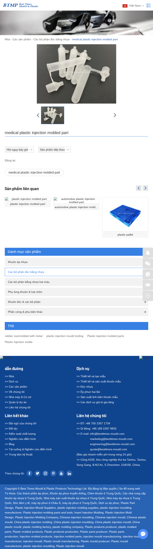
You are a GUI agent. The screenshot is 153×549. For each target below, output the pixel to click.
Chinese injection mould (110, 517)
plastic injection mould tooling (64, 336)
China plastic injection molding (33, 522)
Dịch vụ (82, 368)
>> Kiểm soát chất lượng (20, 433)
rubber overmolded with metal (23, 336)
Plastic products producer (101, 526)
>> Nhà (9, 376)
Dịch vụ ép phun (109, 503)
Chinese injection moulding (77, 517)
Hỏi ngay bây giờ (17, 149)
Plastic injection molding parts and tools (48, 512)
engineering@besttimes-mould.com (112, 444)
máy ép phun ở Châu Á (46, 503)
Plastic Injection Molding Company (36, 517)
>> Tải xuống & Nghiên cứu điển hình (28, 449)
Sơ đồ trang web (129, 488)
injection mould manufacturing (102, 536)
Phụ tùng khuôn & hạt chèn (25, 291)
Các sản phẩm (22, 39)
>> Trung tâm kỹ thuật (18, 454)
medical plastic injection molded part (34, 172)
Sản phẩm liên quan (22, 188)
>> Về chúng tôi (15, 391)
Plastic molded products (28, 531)
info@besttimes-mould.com (107, 433)
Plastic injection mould (70, 546)
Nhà (7, 39)
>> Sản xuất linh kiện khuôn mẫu (97, 397)
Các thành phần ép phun (32, 493)
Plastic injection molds (18, 342)
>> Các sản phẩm (16, 386)
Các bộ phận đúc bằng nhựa (51, 39)
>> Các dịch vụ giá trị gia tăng (95, 402)
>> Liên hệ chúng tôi (17, 407)
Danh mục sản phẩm (24, 252)
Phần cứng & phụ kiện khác (25, 311)
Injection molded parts (68, 536)
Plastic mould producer (95, 541)
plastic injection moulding (39, 546)
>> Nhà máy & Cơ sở (18, 397)
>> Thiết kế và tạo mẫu (91, 376)
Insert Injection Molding (89, 512)
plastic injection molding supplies (77, 507)
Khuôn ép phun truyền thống (68, 493)
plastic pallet (125, 234)
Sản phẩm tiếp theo (52, 149)
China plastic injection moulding (73, 522)
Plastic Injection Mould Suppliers (35, 507)
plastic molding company (67, 526)
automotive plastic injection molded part (77, 207)
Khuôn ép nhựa (17, 262)
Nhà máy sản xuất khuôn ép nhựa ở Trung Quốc (74, 498)
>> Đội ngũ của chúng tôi (20, 423)
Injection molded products (36, 536)
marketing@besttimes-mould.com (111, 438)
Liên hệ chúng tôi (91, 415)
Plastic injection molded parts (105, 336)
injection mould (32, 541)
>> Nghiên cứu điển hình (20, 438)
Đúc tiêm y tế (21, 503)
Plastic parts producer (93, 531)
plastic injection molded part (27, 203)
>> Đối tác (11, 428)
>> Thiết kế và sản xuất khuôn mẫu (98, 381)
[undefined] (76, 74)
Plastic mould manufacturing (61, 541)
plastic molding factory (37, 526)
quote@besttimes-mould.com (108, 449)
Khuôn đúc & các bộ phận (24, 301)
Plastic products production (61, 531)
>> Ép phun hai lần (88, 391)
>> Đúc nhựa (84, 386)
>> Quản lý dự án (16, 402)
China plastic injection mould (113, 522)
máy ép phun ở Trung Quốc (79, 503)
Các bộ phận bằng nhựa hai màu (29, 281)
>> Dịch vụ (11, 381)
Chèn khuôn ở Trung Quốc (104, 493)
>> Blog (9, 444)
